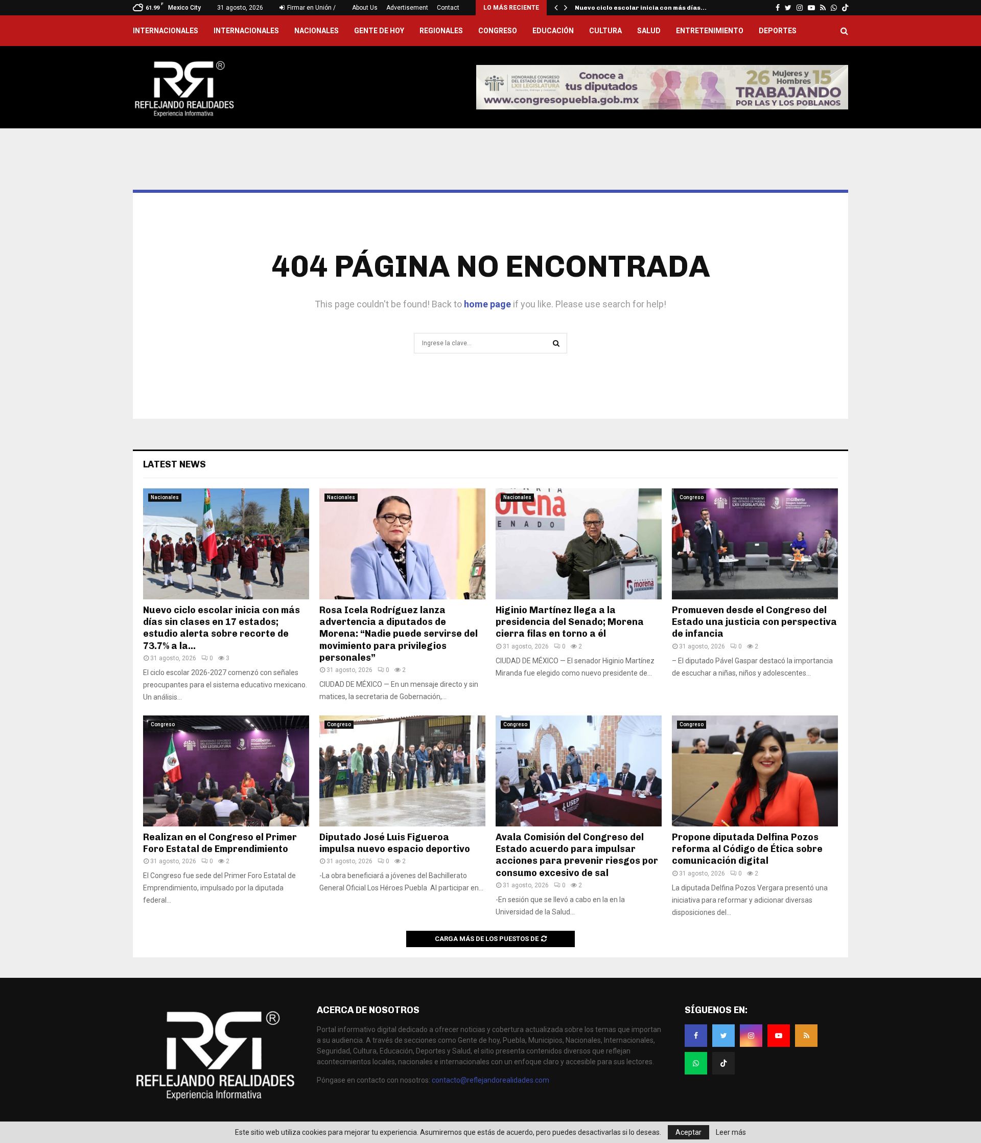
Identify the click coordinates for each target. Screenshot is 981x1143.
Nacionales (316, 31)
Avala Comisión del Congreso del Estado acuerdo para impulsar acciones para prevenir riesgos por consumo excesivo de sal (577, 855)
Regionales (441, 31)
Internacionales (246, 31)
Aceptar (688, 1132)
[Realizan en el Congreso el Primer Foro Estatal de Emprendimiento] (226, 770)
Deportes (778, 31)
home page (487, 304)
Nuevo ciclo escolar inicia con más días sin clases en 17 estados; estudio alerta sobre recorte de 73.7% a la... (221, 628)
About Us (365, 7)
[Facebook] (696, 1035)
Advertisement (407, 7)
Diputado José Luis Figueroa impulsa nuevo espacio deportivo (394, 843)
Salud (649, 31)
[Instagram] (751, 1035)
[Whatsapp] (696, 1063)
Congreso (497, 31)
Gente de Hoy (379, 31)
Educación (553, 31)
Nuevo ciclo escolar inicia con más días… (641, 7)
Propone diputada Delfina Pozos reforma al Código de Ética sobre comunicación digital (747, 849)
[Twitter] (723, 1035)
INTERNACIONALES (165, 31)
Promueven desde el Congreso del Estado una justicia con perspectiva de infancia (754, 622)
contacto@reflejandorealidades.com (490, 1080)
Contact (448, 7)
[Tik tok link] (845, 7)
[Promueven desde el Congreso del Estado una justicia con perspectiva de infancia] (755, 543)
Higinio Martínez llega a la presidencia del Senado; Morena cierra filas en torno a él (570, 622)
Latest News (174, 464)
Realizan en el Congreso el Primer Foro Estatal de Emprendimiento (220, 843)
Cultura (605, 31)
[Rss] (806, 1035)
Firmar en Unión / (311, 7)
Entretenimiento (709, 31)
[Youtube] (778, 1035)
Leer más (731, 1132)
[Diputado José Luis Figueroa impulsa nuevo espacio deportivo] (402, 770)
